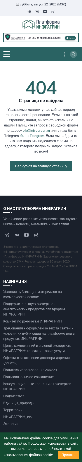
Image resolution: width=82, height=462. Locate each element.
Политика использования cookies (30, 370)
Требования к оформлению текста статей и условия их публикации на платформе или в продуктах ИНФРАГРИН (39, 333)
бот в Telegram (32, 135)
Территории (13, 410)
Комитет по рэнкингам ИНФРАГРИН (32, 321)
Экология (11, 424)
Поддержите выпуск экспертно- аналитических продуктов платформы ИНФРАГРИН (34, 309)
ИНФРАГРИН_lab (17, 417)
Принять (68, 455)
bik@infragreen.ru (36, 130)
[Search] (73, 54)
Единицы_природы (18, 403)
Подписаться (13, 396)
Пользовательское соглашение (28, 377)
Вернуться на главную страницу (41, 166)
